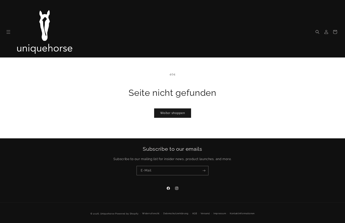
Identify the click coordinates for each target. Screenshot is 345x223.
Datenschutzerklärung (175, 213)
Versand (205, 213)
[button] (8, 32)
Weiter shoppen (172, 113)
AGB (194, 213)
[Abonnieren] (203, 170)
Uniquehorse (107, 213)
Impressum (219, 213)
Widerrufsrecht (151, 213)
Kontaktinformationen (242, 213)
